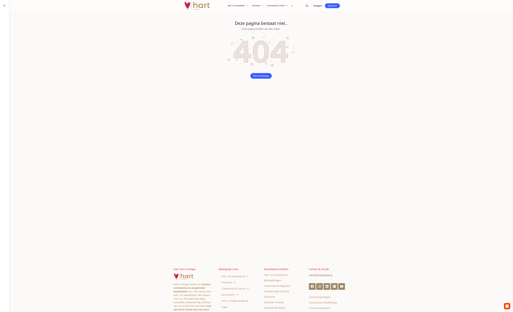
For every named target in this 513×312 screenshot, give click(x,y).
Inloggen (317, 5)
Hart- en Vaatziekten (233, 276)
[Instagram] (319, 286)
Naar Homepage (261, 75)
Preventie (226, 282)
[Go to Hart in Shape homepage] (197, 5)
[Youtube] (341, 286)
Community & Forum (233, 288)
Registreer (332, 5)
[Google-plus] (334, 286)
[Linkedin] (327, 286)
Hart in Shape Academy (234, 300)
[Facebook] (312, 286)
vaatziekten (190, 295)
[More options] (292, 5)
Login (224, 307)
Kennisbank (228, 294)
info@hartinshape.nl (320, 274)
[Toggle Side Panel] (4, 5)
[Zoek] (307, 5)
